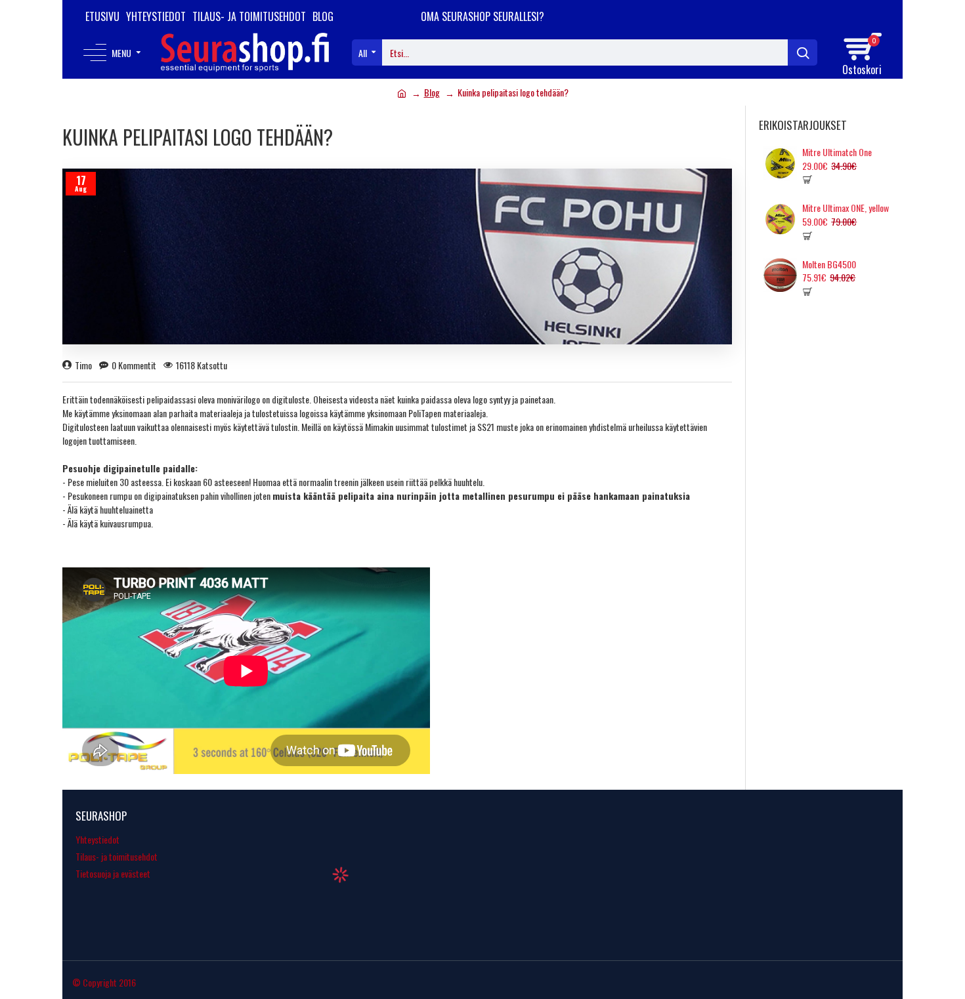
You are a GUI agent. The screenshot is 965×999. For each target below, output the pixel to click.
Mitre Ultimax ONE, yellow (845, 208)
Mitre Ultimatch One (837, 152)
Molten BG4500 (829, 264)
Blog (432, 92)
